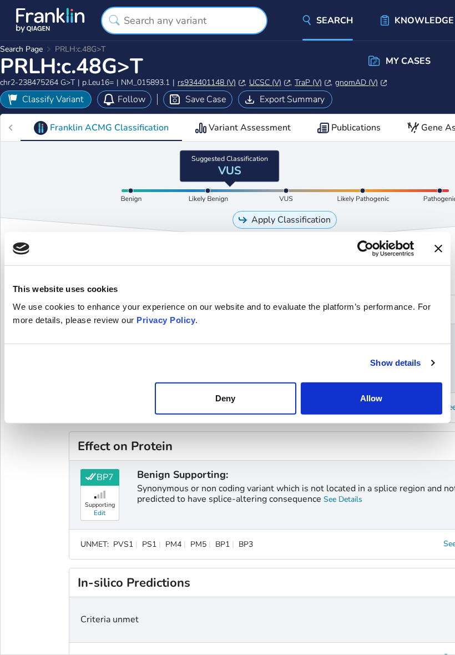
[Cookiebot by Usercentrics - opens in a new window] (365, 248)
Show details (395, 362)
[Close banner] (438, 249)
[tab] (101, 127)
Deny (225, 397)
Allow (371, 397)
